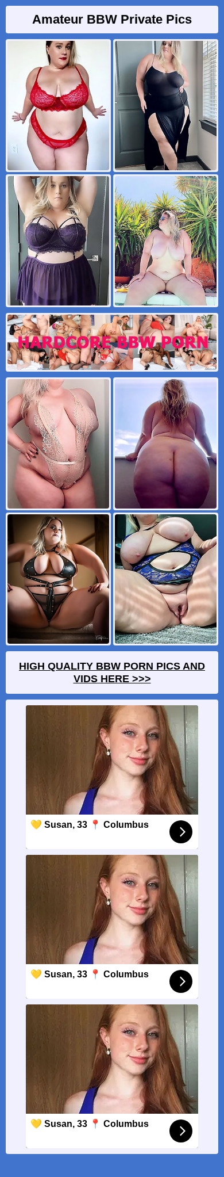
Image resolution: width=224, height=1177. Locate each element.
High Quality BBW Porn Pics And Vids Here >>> (112, 672)
